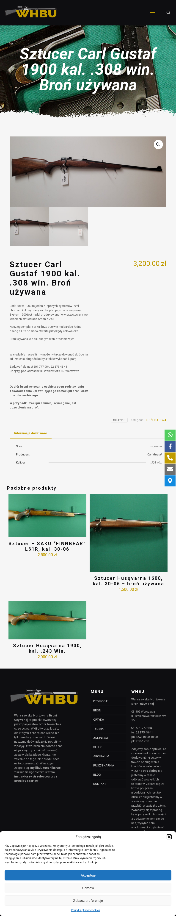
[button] (169, 837)
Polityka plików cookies (85, 910)
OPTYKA (98, 719)
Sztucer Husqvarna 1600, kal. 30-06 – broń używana (128, 580)
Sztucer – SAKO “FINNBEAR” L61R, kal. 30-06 (47, 546)
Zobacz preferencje (88, 901)
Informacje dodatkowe (30, 433)
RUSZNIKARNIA (103, 765)
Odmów (88, 888)
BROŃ (149, 420)
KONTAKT (99, 784)
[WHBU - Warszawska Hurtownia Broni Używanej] (31, 12)
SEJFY (97, 747)
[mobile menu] (152, 13)
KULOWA (160, 420)
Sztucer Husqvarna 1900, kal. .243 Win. (47, 648)
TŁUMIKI (98, 728)
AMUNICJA (100, 738)
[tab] (31, 433)
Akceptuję (88, 875)
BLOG (97, 774)
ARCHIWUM (101, 756)
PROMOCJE (100, 701)
